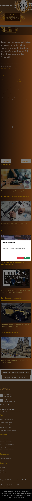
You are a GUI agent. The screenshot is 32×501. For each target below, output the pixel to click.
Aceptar (27, 258)
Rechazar (20, 258)
